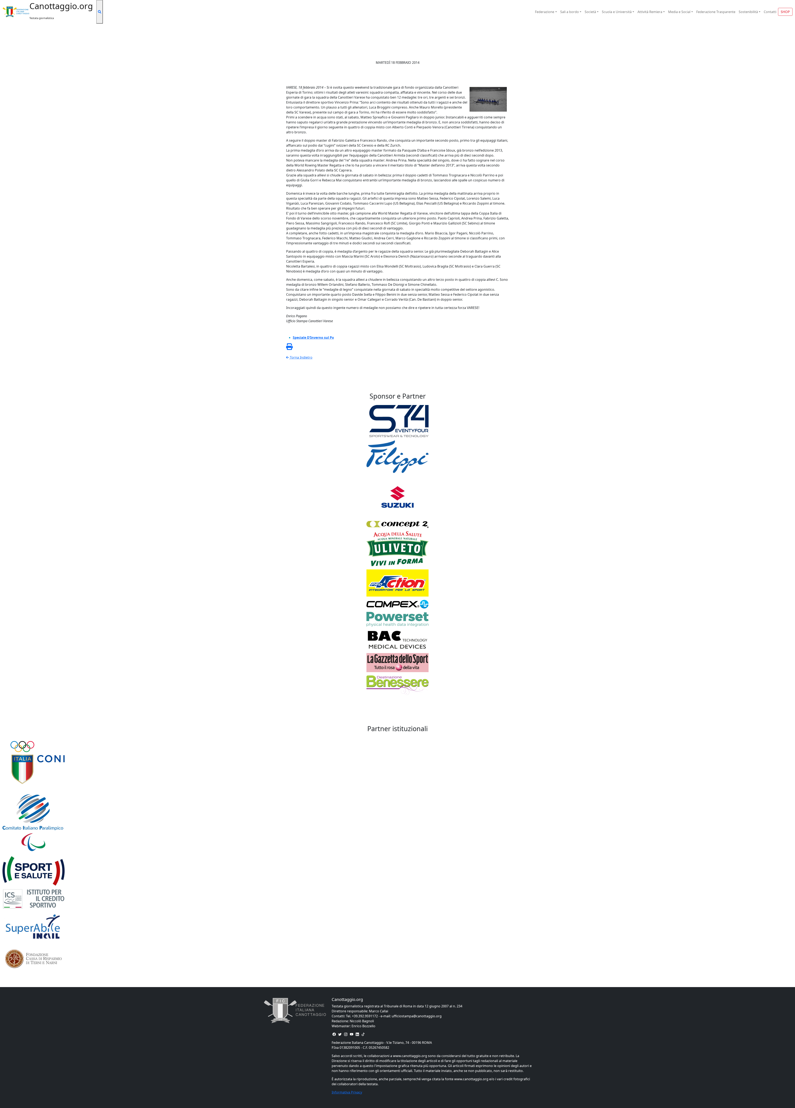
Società (590, 12)
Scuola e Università (617, 12)
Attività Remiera (649, 12)
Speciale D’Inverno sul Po (313, 337)
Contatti (770, 12)
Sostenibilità (748, 12)
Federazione (544, 12)
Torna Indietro (300, 357)
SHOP (785, 12)
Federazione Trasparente (715, 12)
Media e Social (679, 12)
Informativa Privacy (347, 1092)
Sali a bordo (569, 12)
